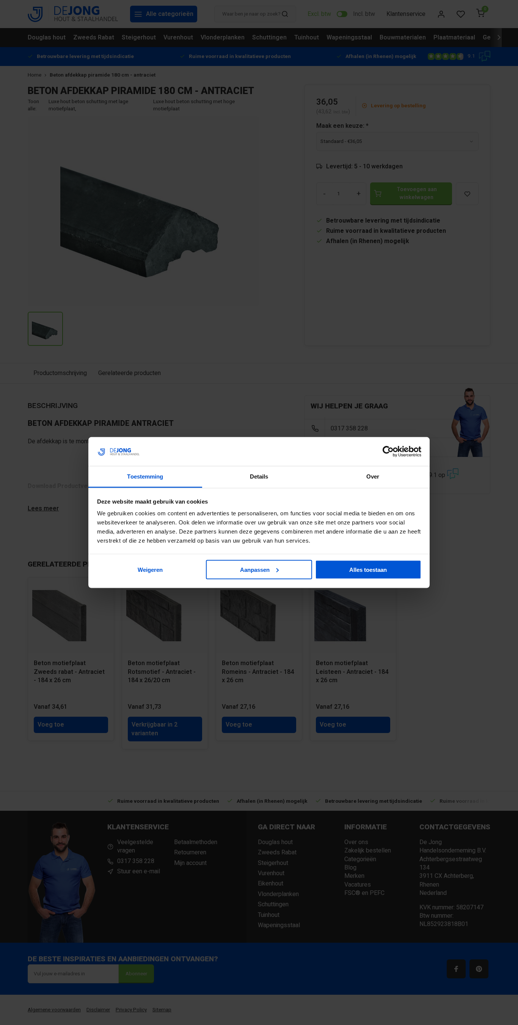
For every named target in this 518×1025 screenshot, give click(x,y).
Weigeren (150, 569)
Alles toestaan (368, 569)
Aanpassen (255, 569)
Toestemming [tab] (145, 476)
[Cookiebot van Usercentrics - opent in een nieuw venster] (388, 451)
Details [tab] (259, 476)
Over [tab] (372, 476)
